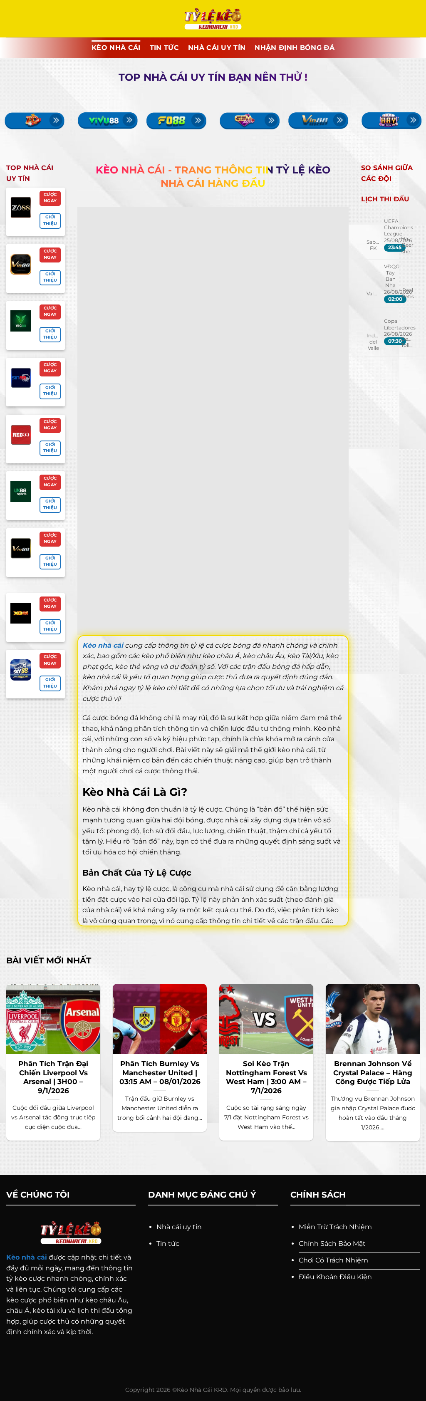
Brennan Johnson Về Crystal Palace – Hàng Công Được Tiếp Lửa (372, 1072)
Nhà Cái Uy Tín (216, 48)
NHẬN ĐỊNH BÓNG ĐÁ (294, 48)
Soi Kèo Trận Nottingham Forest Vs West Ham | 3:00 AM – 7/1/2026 (266, 1077)
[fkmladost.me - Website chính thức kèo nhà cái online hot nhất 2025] (213, 19)
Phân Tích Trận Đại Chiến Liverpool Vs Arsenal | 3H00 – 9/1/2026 (53, 1077)
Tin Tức (164, 48)
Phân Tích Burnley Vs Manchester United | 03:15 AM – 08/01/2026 (160, 1072)
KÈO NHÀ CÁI (116, 48)
